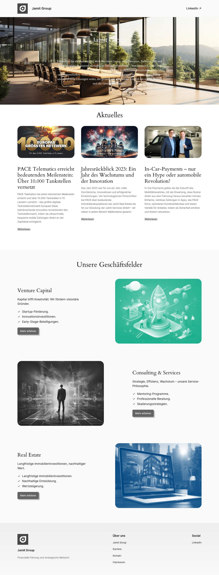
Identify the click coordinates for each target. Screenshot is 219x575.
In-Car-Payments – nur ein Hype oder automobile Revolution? (173, 175)
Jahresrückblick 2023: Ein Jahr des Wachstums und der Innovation (108, 175)
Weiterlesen (23, 229)
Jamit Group (41, 8)
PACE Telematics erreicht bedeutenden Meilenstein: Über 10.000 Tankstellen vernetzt (45, 178)
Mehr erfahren (28, 331)
